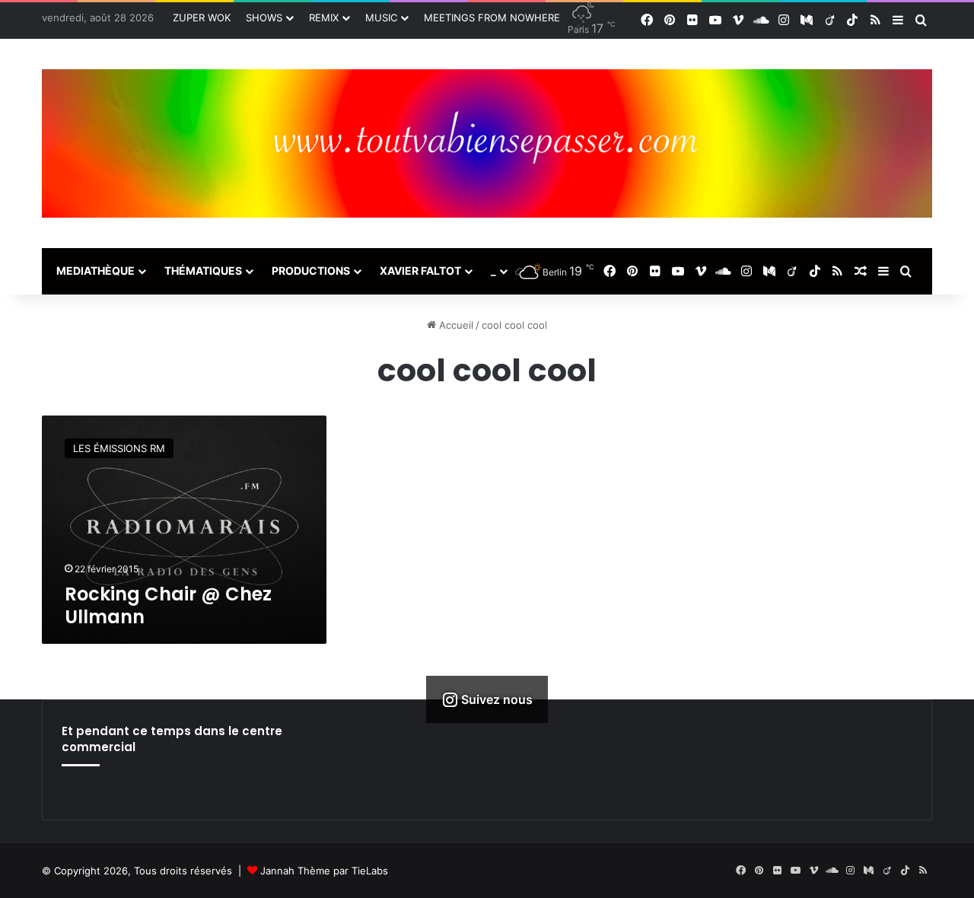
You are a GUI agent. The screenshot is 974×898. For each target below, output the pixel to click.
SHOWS (264, 17)
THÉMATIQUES (203, 270)
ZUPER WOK (202, 17)
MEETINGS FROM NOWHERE (492, 17)
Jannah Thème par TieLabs (324, 871)
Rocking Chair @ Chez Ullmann (168, 605)
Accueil (454, 325)
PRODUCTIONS (311, 270)
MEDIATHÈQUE (95, 270)
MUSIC (381, 17)
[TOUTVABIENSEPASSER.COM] (487, 143)
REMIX (324, 17)
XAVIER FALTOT (420, 270)
